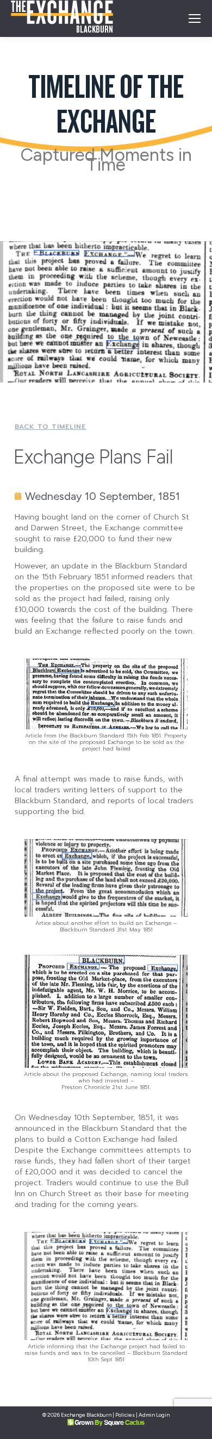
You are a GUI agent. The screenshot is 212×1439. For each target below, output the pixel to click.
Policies (125, 1414)
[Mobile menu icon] (194, 18)
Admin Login (154, 1414)
